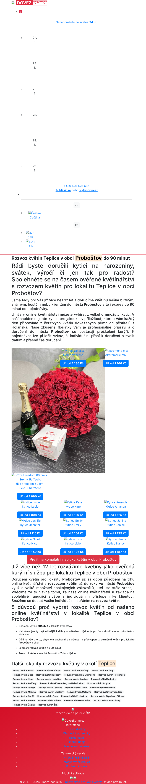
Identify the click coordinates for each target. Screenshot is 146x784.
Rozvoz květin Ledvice (50, 687)
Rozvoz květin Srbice (24, 700)
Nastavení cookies (76, 746)
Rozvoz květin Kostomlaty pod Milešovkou (62, 683)
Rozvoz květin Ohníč (23, 696)
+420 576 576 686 (76, 186)
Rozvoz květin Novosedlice (108, 692)
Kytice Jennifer (30, 525)
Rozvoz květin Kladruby (103, 679)
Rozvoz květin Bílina (23, 670)
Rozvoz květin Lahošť (24, 687)
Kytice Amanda (116, 506)
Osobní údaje (76, 742)
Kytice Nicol (30, 543)
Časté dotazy (76, 729)
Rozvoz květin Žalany (24, 704)
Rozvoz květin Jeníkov (76, 679)
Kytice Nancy (116, 543)
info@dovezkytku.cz (76, 762)
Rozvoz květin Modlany (52, 692)
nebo (77, 190)
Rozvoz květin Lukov (76, 687)
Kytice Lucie (30, 506)
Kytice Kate (73, 506)
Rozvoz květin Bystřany (76, 670)
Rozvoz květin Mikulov (24, 692)
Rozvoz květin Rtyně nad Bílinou (107, 696)
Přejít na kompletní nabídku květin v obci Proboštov (73, 559)
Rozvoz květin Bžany (102, 670)
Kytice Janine (116, 525)
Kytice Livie (73, 543)
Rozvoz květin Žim (48, 704)
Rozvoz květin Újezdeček (77, 700)
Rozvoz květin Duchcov (48, 674)
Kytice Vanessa (73, 355)
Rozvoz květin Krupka (98, 683)
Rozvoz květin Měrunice (102, 687)
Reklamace (76, 737)
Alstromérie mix (115, 355)
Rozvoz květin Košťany (24, 683)
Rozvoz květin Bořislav (49, 670)
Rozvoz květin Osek (47, 696)
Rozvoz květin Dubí (23, 674)
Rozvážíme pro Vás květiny (83, 782)
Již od (30, 496)
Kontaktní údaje (76, 766)
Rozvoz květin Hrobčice (49, 679)
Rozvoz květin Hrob (23, 679)
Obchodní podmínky (76, 733)
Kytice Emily (73, 525)
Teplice (106, 664)
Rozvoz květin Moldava (79, 692)
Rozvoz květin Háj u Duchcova (79, 674)
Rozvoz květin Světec (49, 700)
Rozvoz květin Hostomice (111, 674)
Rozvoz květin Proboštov (74, 696)
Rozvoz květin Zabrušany (107, 700)
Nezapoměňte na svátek (76, 22)
